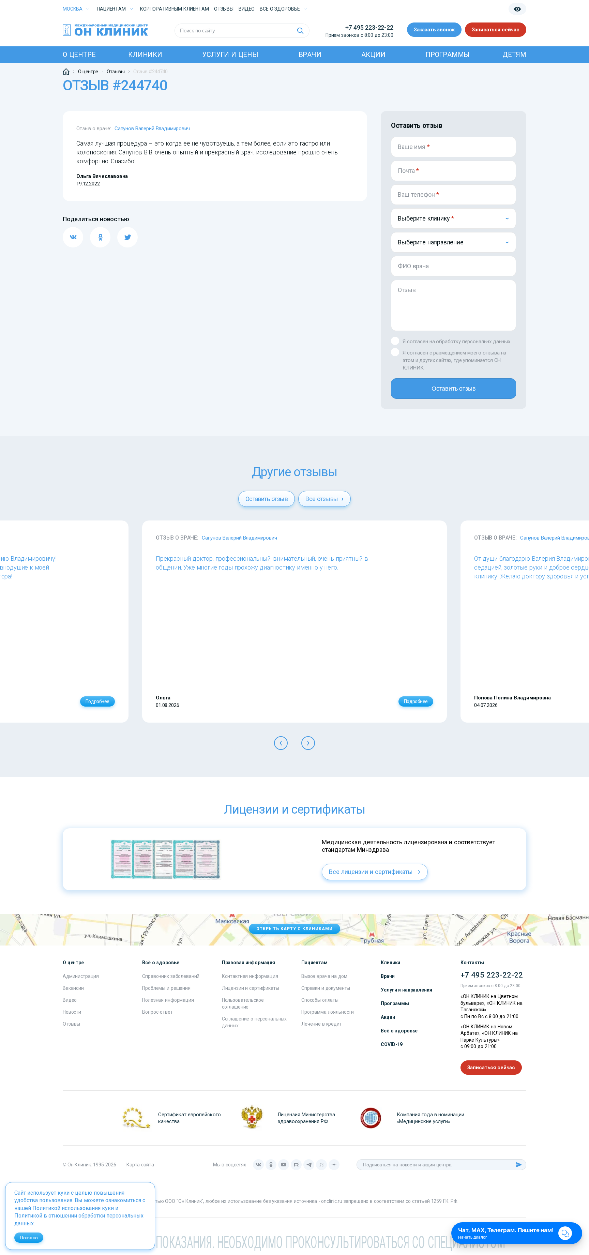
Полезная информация (168, 1000)
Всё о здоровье (399, 1030)
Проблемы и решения (166, 988)
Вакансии (73, 988)
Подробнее (97, 701)
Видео (70, 1000)
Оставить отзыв (453, 388)
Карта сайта (140, 1164)
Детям (514, 54)
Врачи (310, 54)
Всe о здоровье (280, 9)
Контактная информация (250, 976)
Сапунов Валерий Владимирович (152, 128)
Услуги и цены (230, 54)
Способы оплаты (319, 1000)
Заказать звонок (434, 30)
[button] (281, 743)
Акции (373, 54)
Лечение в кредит (321, 1024)
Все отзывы (322, 498)
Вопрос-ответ (157, 1012)
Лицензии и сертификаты (250, 988)
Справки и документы (325, 988)
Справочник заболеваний (170, 976)
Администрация (81, 976)
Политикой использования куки (73, 1208)
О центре (79, 54)
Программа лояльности (327, 1012)
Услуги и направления (406, 990)
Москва (72, 9)
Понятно (29, 1237)
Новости (72, 1012)
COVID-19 (392, 1044)
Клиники (145, 54)
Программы (447, 54)
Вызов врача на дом (324, 976)
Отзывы (223, 9)
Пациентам (111, 9)
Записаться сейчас (495, 30)
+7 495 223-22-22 (369, 27)
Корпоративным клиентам (174, 9)
